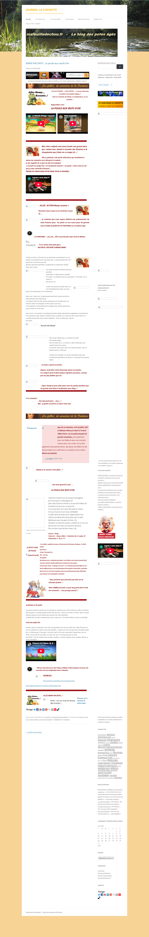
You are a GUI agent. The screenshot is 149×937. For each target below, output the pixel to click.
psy (108, 768)
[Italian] (107, 82)
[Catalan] (99, 82)
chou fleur (48, 717)
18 (102, 838)
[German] (111, 82)
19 (105, 838)
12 (105, 836)
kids (110, 757)
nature (102, 765)
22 (116, 838)
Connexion (101, 871)
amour (111, 734)
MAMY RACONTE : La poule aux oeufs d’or (47, 63)
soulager (103, 775)
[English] (105, 82)
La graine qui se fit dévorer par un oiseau (110, 490)
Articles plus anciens (34, 732)
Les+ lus (100, 760)
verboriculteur (102, 778)
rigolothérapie (104, 770)
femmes (118, 752)
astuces (113, 737)
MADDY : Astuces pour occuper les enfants (110, 483)
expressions (103, 752)
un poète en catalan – (104, 802)
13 (109, 836)
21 (113, 838)
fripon (100, 755)
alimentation (102, 735)
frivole (105, 755)
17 (98, 838)
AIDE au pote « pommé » (33, 24)
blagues (102, 739)
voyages (118, 777)
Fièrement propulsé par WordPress (52, 912)
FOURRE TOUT (98, 19)
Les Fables (49, 458)
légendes (49, 719)
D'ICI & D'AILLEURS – (104, 811)
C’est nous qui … (40, 19)
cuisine (106, 744)
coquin (120, 743)
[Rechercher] (120, 66)
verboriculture (110, 778)
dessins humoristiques (110, 746)
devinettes (101, 750)
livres (105, 760)
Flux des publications (104, 873)
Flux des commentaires (105, 876)
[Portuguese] (109, 82)
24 (98, 840)
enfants (36, 719)
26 (105, 840)
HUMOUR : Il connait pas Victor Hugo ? (109, 492)
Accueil (28, 19)
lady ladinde (116, 758)
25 (102, 840)
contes (31, 719)
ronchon (113, 770)
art (109, 736)
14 (113, 836)
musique (117, 763)
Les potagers (69, 19)
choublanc (66, 719)
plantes (119, 766)
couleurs (100, 745)
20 (109, 838)
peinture (112, 765)
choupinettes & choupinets (60, 717)
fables (111, 753)
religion (114, 768)
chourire (101, 742)
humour (103, 757)
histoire (112, 755)
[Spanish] (101, 82)
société (108, 772)
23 (120, 838)
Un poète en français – (104, 806)
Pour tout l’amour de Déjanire (107, 500)
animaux (81, 717)
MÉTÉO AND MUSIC (83, 19)
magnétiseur (104, 762)
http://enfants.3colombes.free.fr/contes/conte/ (59, 681)
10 (98, 836)
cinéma (107, 743)
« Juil (99, 845)
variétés (113, 775)
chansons (113, 740)
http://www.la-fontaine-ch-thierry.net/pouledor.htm (43, 686)
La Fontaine (42, 719)
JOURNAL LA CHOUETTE (41, 10)
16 (120, 836)
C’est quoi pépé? (55, 19)
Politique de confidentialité (33, 912)
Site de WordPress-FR (104, 878)
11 (102, 836)
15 (116, 836)
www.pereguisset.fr (103, 288)
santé (100, 772)
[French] (103, 82)
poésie (101, 768)
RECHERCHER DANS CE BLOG (106, 63)
